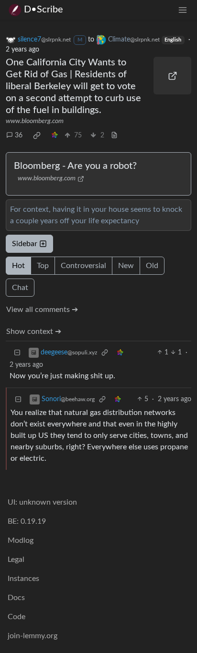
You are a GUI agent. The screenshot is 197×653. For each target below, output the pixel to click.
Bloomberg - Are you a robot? (75, 166)
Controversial (83, 265)
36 (18, 135)
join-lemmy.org (32, 636)
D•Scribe (43, 9)
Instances (23, 578)
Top (43, 265)
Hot (18, 265)
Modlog (20, 540)
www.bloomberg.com (35, 121)
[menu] (182, 10)
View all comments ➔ (42, 309)
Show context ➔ (33, 331)
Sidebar (24, 244)
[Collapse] (17, 352)
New (126, 265)
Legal (16, 559)
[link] (37, 135)
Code (16, 617)
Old (152, 265)
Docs (16, 597)
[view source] (114, 135)
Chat (20, 287)
